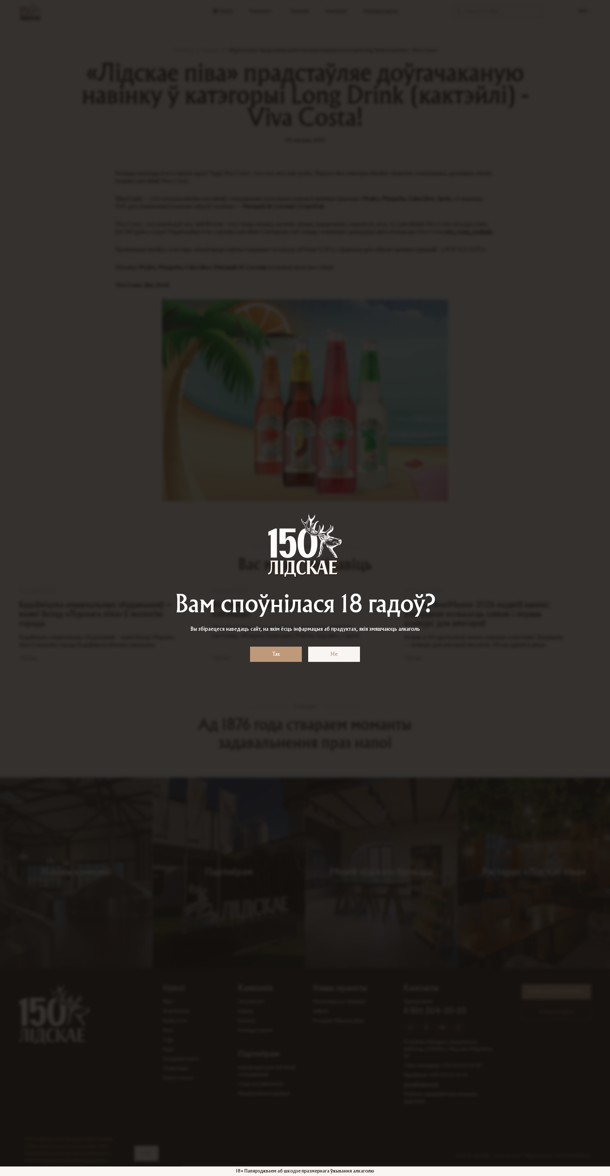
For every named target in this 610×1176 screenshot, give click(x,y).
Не (334, 654)
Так (276, 654)
